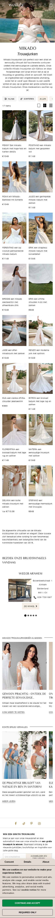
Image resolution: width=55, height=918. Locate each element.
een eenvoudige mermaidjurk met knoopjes (40, 503)
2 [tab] (28, 615)
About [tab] (45, 861)
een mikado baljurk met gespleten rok (40, 148)
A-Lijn (43, 98)
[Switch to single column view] (38, 105)
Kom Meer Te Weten (13, 712)
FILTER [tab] (11, 99)
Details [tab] (27, 861)
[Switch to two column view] (45, 105)
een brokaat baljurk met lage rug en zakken (40, 400)
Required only (27, 912)
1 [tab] (25, 616)
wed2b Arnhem (30, 573)
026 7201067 (44, 597)
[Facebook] (16, 823)
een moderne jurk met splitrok (39, 351)
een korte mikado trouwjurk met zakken (12, 503)
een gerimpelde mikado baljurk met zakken (40, 199)
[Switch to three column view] (50, 105)
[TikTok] (23, 823)
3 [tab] (31, 615)
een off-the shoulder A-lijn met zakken (38, 301)
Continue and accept (27, 903)
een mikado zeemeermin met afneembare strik (12, 301)
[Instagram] (39, 823)
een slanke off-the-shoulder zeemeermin (13, 399)
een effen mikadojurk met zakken (13, 351)
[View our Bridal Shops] (39, 5)
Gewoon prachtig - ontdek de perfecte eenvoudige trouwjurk (24, 698)
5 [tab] (36, 615)
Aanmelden (45, 5)
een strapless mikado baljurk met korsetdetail (38, 250)
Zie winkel (29, 606)
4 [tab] (33, 615)
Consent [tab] (9, 861)
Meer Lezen (8, 801)
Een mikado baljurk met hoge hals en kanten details (14, 148)
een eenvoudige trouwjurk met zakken (39, 452)
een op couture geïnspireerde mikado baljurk (13, 250)
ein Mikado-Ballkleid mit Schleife (12, 198)
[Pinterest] (31, 823)
